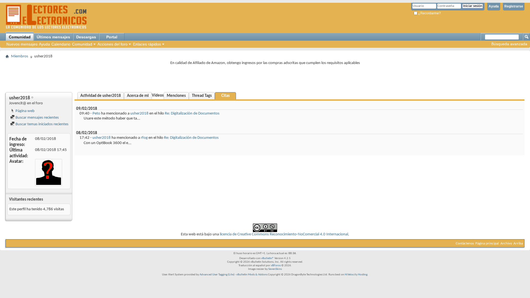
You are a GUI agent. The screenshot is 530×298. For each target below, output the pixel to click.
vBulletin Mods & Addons (251, 274)
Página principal (487, 243)
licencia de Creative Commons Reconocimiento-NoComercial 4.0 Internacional (284, 234)
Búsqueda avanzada (509, 44)
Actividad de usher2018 (100, 96)
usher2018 (139, 113)
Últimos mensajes (53, 37)
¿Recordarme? (429, 13)
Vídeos (158, 96)
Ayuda (494, 6)
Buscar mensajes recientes (37, 118)
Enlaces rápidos (147, 44)
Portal (111, 37)
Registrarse (513, 6)
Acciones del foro (112, 44)
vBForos (276, 265)
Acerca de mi (138, 96)
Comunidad (20, 37)
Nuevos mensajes (22, 44)
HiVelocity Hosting (356, 274)
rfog (144, 138)
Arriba (518, 243)
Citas (225, 96)
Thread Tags (202, 96)
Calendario (60, 44)
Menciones (176, 96)
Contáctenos (465, 243)
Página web (25, 111)
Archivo (506, 243)
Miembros (19, 56)
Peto (96, 113)
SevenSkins (275, 269)
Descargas (86, 37)
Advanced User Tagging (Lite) (217, 274)
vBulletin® (267, 258)
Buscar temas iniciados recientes (41, 124)
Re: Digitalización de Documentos (192, 113)
